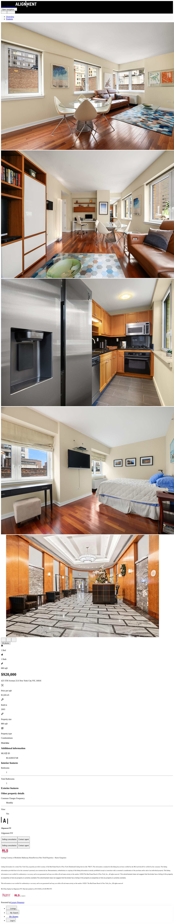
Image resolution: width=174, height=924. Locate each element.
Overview (10, 17)
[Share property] (13, 640)
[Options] (3, 640)
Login (4, 12)
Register (11, 12)
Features (9, 19)
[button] (87, 86)
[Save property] (8, 640)
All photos (5, 643)
